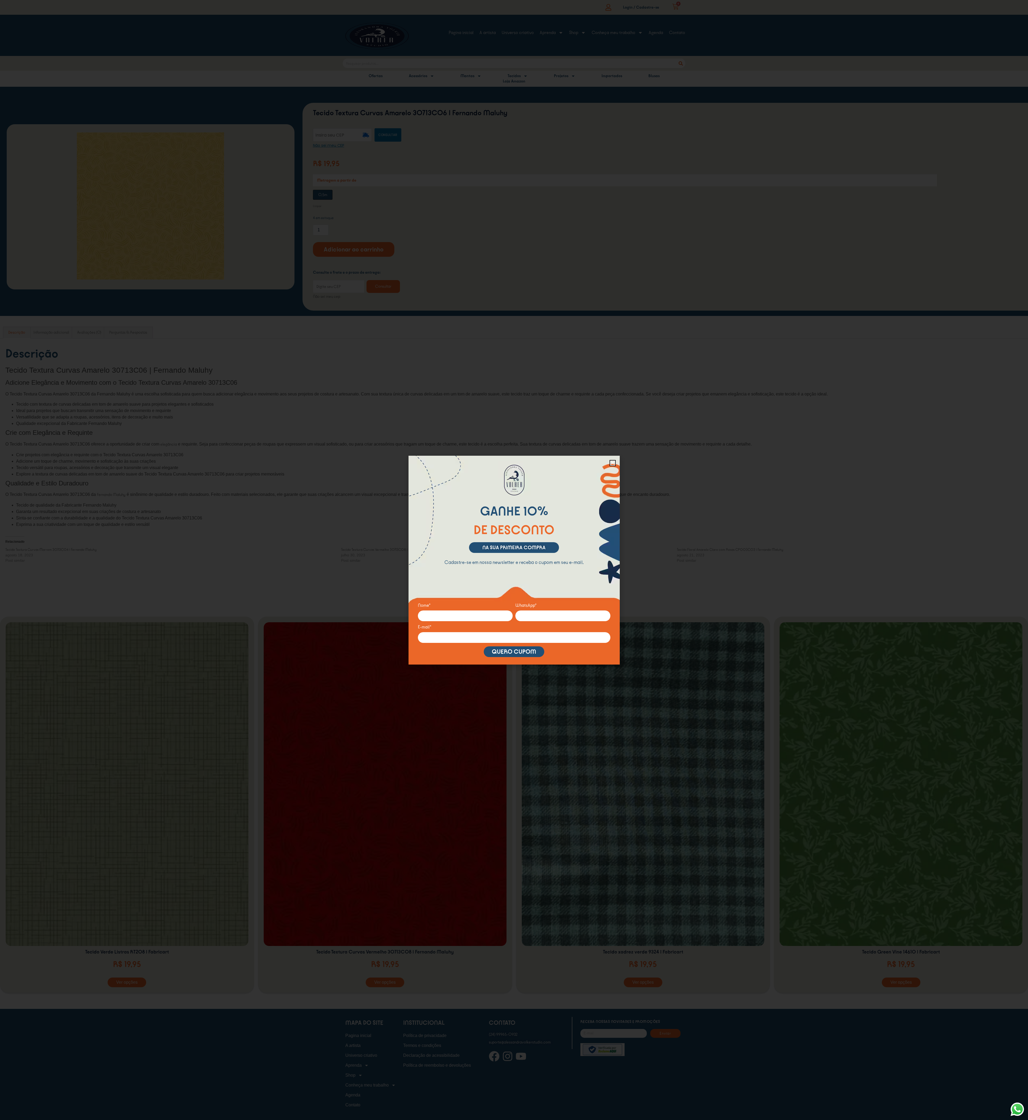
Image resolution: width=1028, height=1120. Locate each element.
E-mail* (425, 627)
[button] (613, 463)
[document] (514, 560)
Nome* (424, 605)
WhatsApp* (526, 605)
